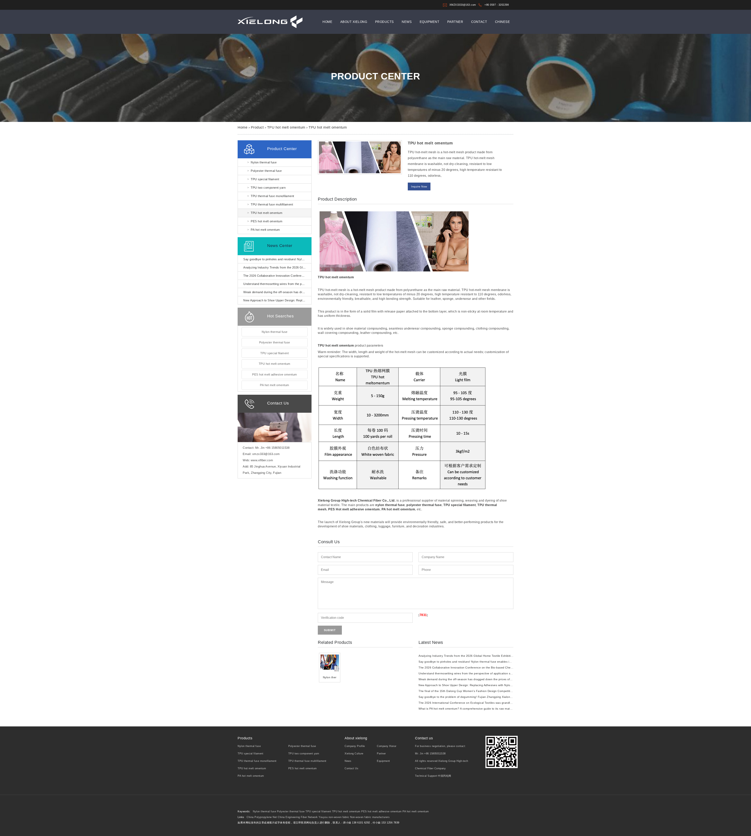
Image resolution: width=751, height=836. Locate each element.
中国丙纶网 (444, 775)
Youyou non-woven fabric (334, 817)
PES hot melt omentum (266, 221)
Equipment (429, 21)
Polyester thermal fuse (266, 170)
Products (384, 21)
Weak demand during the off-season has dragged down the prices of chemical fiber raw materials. (310, 292)
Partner (455, 21)
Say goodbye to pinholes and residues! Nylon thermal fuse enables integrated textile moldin (479, 661)
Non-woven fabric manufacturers (370, 817)
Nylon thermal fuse (264, 162)
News (407, 21)
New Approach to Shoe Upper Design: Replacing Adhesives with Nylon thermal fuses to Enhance (483, 685)
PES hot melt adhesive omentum (274, 374)
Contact (479, 21)
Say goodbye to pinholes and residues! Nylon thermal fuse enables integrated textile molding (306, 259)
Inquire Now (419, 186)
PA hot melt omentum (265, 229)
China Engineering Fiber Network (298, 817)
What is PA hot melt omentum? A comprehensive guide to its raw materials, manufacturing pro (481, 708)
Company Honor (386, 746)
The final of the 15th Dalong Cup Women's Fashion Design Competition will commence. (477, 691)
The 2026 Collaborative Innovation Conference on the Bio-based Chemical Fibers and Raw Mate (483, 667)
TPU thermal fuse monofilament (272, 196)
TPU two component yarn (268, 187)
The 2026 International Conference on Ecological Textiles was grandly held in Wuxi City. (477, 702)
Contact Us (351, 768)
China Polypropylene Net (262, 817)
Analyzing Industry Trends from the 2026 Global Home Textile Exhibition (292, 267)
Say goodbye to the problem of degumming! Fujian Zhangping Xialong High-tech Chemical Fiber (482, 696)
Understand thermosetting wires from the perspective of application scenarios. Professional (479, 673)
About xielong (353, 21)
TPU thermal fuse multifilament (272, 204)
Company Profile (355, 746)
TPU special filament (265, 179)
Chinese (502, 21)
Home (327, 21)
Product (257, 127)
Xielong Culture (354, 753)
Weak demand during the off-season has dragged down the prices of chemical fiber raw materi (481, 679)
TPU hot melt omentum (286, 127)
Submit (330, 630)
